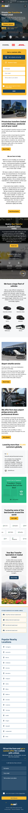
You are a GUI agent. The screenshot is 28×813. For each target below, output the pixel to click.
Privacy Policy (8, 87)
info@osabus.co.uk (22, 1)
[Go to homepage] (6, 5)
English (2, 1)
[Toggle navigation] (25, 6)
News (22, 809)
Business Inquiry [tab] (12, 62)
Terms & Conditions (16, 809)
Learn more (18, 268)
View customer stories (14, 258)
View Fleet (9, 268)
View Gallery (19, 115)
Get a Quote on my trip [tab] (14, 57)
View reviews (15, 499)
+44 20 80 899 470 (13, 1)
